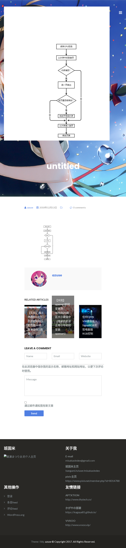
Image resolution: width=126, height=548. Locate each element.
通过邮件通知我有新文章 (38, 405)
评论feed (12, 508)
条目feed (12, 502)
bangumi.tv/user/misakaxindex (82, 470)
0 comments (79, 207)
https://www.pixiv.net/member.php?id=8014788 (92, 480)
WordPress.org (15, 514)
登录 (9, 496)
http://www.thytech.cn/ (78, 499)
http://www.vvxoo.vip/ (78, 524)
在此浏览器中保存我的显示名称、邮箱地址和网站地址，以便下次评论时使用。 (62, 368)
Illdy (42, 541)
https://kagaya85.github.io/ (80, 512)
